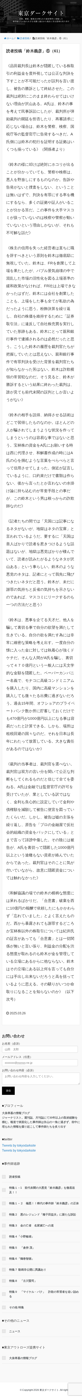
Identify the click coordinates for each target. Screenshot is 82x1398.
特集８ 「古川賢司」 (23, 1280)
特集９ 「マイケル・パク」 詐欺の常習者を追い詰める (44, 1294)
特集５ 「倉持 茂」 (22, 1247)
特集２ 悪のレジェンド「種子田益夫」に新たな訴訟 (42, 1214)
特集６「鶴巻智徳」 (21, 1258)
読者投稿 (14, 1176)
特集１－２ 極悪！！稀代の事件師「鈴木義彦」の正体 (44, 1203)
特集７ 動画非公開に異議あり (27, 1269)
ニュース (14, 1331)
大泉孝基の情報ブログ (23, 1358)
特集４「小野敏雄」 (21, 1236)
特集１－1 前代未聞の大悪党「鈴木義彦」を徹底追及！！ (42, 1190)
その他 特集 (16, 1307)
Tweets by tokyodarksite (19, 1145)
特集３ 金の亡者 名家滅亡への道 (31, 1225)
